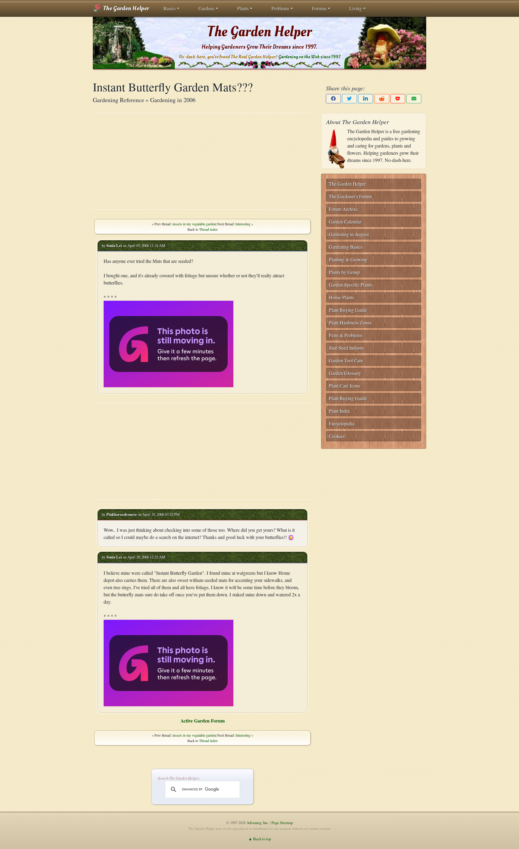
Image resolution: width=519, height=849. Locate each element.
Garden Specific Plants (350, 284)
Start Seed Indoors (346, 348)
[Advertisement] (202, 161)
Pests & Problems (345, 335)
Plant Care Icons (344, 385)
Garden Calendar (345, 221)
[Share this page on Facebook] (333, 98)
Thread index (208, 229)
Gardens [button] (206, 8)
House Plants (341, 297)
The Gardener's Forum (350, 196)
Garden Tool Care (346, 360)
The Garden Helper (125, 8)
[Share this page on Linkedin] (365, 98)
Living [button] (355, 8)
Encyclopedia (341, 423)
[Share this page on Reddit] (381, 98)
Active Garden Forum (203, 720)
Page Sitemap (282, 822)
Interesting (242, 223)
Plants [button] (243, 8)
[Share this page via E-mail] (413, 98)
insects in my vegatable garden (194, 223)
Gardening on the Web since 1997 (309, 57)
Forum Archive (343, 209)
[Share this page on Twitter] (349, 98)
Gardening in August (349, 234)
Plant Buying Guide (348, 310)
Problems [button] (280, 8)
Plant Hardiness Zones (350, 322)
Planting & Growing (348, 259)
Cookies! (337, 436)
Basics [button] (169, 8)
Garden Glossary (345, 373)
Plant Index (339, 411)
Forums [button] (319, 8)
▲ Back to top (259, 838)
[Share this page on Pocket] (397, 98)
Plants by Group (344, 272)
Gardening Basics (346, 247)
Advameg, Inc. (258, 822)
